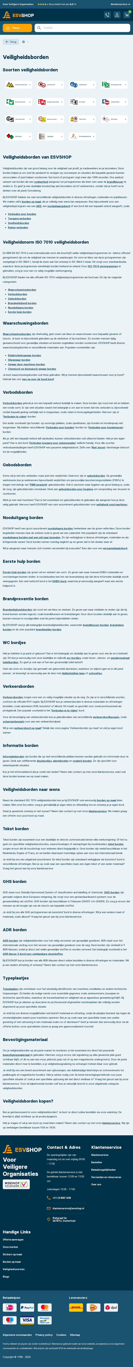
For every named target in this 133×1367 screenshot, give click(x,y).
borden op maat (31, 201)
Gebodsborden (17, 298)
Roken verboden (18, 227)
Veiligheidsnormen (14, 1269)
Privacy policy (44, 1334)
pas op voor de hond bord (38, 379)
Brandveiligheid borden (22, 303)
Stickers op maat (12, 1254)
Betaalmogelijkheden (103, 1169)
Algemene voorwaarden (17, 1334)
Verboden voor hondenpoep (105, 427)
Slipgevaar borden (19, 359)
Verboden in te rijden (64, 710)
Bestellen (96, 1162)
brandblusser (115, 181)
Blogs (6, 1276)
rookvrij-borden (82, 760)
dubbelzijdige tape (73, 673)
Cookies (61, 1334)
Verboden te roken (14, 416)
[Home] (23, 41)
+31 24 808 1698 (62, 1198)
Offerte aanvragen (13, 1239)
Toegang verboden (19, 218)
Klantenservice (119, 4)
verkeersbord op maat (27, 728)
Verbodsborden (17, 294)
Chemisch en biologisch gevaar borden (32, 368)
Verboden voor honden (22, 214)
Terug (13, 41)
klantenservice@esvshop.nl (68, 1208)
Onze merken (10, 1247)
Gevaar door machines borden (26, 364)
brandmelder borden (48, 629)
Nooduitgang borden (20, 307)
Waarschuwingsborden (22, 289)
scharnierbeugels (13, 721)
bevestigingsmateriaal (16, 1055)
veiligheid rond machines (111, 504)
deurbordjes (44, 760)
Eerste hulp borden (20, 312)
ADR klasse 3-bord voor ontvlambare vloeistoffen (33, 954)
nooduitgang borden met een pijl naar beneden (31, 537)
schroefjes (95, 673)
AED (38, 206)
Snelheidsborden (18, 223)
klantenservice (98, 811)
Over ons (96, 1184)
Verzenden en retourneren (106, 1177)
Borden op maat (12, 1261)
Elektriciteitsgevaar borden (24, 355)
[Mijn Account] (117, 14)
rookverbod (41, 181)
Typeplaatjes (10, 989)
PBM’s (116, 480)
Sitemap (75, 1334)
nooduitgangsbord (58, 206)
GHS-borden (111, 892)
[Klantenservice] (107, 14)
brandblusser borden (96, 625)
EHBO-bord (59, 581)
